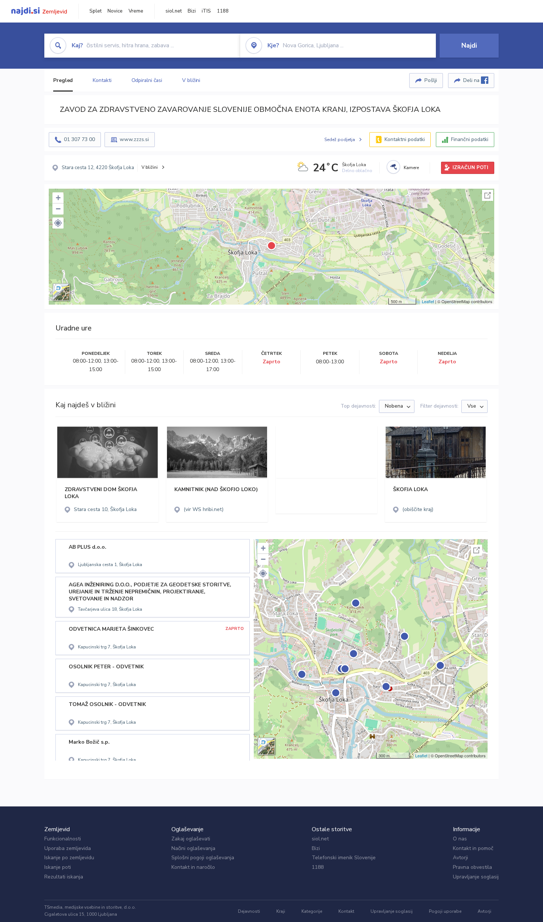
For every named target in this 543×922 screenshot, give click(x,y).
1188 (223, 11)
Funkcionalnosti (62, 838)
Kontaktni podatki (405, 139)
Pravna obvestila (472, 867)
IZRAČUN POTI (470, 167)
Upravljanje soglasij (476, 876)
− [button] (58, 208)
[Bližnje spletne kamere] (393, 167)
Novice (115, 11)
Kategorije (311, 911)
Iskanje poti (57, 867)
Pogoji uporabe (445, 911)
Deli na (472, 80)
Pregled (63, 80)
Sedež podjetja (339, 140)
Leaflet (428, 301)
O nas (460, 838)
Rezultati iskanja (63, 876)
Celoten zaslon (487, 195)
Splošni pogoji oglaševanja (202, 857)
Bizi (192, 11)
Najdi (469, 45)
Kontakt (346, 911)
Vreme (136, 11)
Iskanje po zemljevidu (69, 857)
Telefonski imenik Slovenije (344, 857)
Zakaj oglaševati (190, 838)
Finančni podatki (469, 139)
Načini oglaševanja (193, 848)
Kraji (280, 911)
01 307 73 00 (79, 139)
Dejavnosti (249, 911)
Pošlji (430, 80)
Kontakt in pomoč (473, 848)
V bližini (191, 80)
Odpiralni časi (147, 80)
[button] (58, 223)
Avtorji (460, 857)
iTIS (206, 11)
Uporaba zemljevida (67, 848)
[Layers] (61, 292)
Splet (95, 11)
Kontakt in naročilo (193, 867)
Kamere (411, 168)
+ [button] (58, 197)
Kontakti (102, 80)
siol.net (173, 11)
